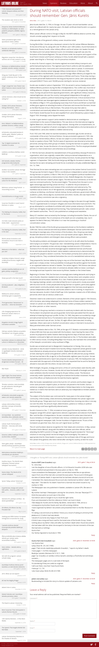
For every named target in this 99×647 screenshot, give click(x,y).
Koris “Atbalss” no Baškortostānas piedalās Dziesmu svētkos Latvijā (14, 125)
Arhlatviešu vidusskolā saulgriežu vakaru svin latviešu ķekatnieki (14, 397)
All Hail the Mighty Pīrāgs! (14, 581)
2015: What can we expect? (14, 574)
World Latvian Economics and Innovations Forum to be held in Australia (14, 241)
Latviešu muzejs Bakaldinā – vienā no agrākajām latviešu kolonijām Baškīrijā (14, 352)
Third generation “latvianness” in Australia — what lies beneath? (14, 304)
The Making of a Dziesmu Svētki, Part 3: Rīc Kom (14, 231)
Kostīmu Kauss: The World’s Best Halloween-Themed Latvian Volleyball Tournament (14, 464)
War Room (14, 369)
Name (32, 621)
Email (32, 628)
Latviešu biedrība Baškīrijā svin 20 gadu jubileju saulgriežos (14, 271)
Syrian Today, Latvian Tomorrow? (14, 482)
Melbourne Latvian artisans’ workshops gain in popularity (14, 295)
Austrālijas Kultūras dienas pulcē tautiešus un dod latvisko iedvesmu (14, 566)
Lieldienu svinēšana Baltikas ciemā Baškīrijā (14, 154)
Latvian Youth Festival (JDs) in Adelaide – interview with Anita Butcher (14, 427)
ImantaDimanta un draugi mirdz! (14, 197)
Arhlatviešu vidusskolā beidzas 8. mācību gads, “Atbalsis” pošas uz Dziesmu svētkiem (14, 135)
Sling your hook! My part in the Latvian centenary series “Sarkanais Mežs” (14, 78)
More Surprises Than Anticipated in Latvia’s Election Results (14, 612)
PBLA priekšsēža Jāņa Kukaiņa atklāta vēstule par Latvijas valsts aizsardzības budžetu (14, 539)
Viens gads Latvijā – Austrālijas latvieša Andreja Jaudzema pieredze (14, 445)
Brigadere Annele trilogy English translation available (14, 324)
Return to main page (37, 449)
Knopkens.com (10, 645)
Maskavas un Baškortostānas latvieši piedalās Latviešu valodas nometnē (14, 68)
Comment (33, 598)
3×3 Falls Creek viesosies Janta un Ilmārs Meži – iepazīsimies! (14, 223)
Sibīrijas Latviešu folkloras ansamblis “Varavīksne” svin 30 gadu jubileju (14, 333)
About (90, 3)
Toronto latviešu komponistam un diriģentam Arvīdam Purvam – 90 (14, 361)
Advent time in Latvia (14, 588)
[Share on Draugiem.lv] (86, 449)
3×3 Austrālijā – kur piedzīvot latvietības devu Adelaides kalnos (14, 417)
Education (74, 3)
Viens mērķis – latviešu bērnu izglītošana (14, 549)
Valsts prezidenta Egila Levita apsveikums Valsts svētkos (14, 41)
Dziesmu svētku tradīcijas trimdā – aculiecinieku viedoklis (14, 436)
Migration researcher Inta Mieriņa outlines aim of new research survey (14, 59)
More (83, 3)
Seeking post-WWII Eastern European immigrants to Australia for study (14, 518)
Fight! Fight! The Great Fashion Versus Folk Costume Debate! (14, 377)
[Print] (95, 449)
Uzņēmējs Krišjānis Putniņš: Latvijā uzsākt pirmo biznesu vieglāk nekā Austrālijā (14, 261)
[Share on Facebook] (83, 449)
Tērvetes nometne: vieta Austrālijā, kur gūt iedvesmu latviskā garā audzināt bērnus (14, 387)
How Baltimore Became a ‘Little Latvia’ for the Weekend (14, 180)
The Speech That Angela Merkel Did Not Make (14, 629)
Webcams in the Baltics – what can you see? (14, 251)
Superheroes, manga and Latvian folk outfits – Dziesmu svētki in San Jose (14, 491)
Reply (93, 535)
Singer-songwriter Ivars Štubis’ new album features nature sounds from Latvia (14, 89)
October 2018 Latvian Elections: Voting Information (14, 116)
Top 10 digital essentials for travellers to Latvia (14, 145)
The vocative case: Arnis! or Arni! (14, 21)
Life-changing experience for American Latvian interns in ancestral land (14, 314)
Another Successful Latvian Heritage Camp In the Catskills (14, 171)
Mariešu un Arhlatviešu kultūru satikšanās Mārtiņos (14, 50)
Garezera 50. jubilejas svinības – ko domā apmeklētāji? (14, 500)
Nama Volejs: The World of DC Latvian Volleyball (14, 474)
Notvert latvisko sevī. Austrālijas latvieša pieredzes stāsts (14, 596)
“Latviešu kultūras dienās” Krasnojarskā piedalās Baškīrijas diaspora (14, 528)
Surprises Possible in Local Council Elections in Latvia (14, 205)
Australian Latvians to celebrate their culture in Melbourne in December (14, 342)
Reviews (63, 3)
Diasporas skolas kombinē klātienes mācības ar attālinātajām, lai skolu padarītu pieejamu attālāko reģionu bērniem (14, 30)
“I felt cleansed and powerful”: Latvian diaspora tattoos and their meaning (14, 12)
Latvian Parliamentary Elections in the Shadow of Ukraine (14, 638)
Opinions (53, 3)
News (45, 3)
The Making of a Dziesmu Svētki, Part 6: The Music (14, 214)
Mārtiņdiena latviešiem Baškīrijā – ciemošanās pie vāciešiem (14, 454)
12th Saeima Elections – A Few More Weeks (14, 620)
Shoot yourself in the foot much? (14, 279)
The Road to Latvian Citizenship (14, 604)
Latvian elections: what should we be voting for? (14, 98)
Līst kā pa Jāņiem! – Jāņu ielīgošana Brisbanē (14, 287)
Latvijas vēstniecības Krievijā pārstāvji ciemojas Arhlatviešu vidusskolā (14, 407)
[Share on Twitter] (89, 449)
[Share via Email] (92, 449)
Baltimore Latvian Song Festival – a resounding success (14, 189)
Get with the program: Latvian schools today (14, 558)
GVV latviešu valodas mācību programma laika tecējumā (14, 163)
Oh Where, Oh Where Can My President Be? (14, 509)
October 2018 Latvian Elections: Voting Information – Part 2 (14, 107)
